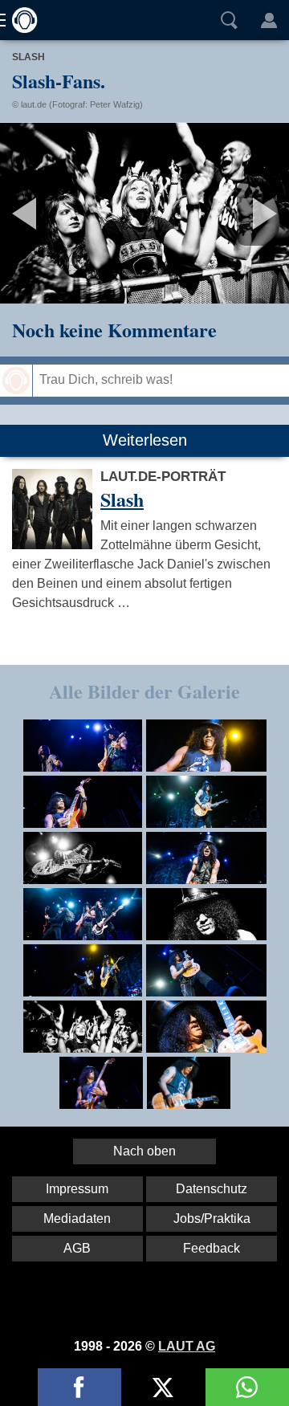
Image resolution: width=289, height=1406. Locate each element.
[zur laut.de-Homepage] (20, 20)
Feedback (211, 1248)
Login (269, 20)
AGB (77, 1248)
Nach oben (144, 1151)
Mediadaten (77, 1218)
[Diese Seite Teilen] (79, 1387)
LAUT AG (186, 1346)
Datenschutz (211, 1189)
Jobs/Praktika (211, 1218)
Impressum (77, 1189)
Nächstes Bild (144, 213)
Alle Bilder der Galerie (144, 691)
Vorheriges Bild (48, 213)
